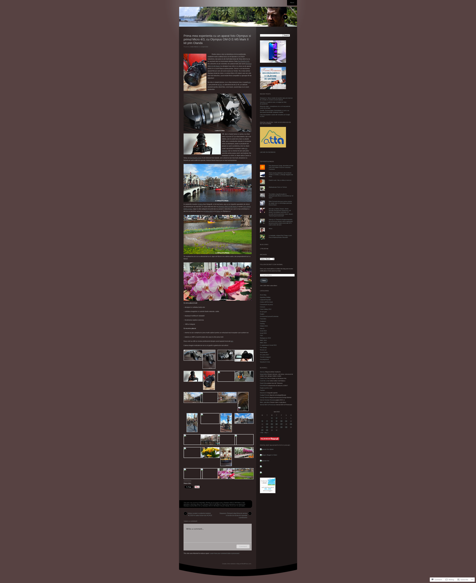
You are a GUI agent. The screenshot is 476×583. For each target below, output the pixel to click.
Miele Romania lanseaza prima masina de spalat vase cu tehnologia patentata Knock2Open (280, 203)
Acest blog (263, 295)
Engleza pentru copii (266, 388)
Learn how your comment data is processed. (225, 553)
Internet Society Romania (267, 400)
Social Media (264, 352)
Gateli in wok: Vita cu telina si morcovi (280, 180)
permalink (242, 506)
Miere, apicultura (265, 402)
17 (281, 424)
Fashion (262, 390)
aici (249, 82)
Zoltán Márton (194, 46)
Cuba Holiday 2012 (265, 309)
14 (267, 424)
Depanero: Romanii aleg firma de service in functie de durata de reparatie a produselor (233, 513)
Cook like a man (265, 380)
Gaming (262, 323)
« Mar (261, 432)
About (292, 2)
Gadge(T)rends (264, 395)
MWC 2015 (263, 342)
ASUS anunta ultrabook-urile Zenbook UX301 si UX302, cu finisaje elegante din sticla (281, 174)
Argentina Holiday (265, 297)
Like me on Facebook (267, 152)
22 (272, 427)
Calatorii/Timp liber (265, 299)
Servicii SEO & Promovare (268, 404)
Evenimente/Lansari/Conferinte (269, 316)
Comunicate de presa (266, 304)
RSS (290, 17)
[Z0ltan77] (238, 17)
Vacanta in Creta (265, 362)
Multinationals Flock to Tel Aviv (278, 187)
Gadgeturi (263, 321)
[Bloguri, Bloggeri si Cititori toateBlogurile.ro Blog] (268, 455)
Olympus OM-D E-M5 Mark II (227, 206)
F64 (220, 85)
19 (291, 424)
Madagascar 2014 (265, 338)
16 (276, 424)
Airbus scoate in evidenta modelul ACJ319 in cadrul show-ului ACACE (200, 513)
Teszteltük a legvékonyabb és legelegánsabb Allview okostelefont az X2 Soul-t (281, 195)
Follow (264, 280)
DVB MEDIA (263, 385)
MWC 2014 (263, 340)
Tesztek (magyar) (265, 357)
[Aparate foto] (264, 460)
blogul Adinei (263, 374)
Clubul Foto (263, 378)
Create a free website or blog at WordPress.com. (237, 563)
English (262, 314)
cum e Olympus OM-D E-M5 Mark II (230, 502)
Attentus (262, 372)
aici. (232, 341)
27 (262, 430)
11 (286, 421)
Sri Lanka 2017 (264, 354)
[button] (192, 355)
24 (281, 427)
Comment (243, 546)
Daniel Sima (263, 383)
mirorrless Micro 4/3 (196, 504)
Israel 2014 (263, 331)
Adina (201, 204)
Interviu (262, 328)
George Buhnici (264, 397)
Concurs (262, 307)
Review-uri (209, 502)
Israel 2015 (263, 333)
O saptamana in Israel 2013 (268, 345)
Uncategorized (264, 359)
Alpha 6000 (209, 211)
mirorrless (187, 504)
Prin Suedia (263, 347)
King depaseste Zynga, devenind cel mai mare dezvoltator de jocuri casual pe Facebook (281, 167)
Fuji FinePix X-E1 (244, 61)
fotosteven (263, 393)
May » (266, 432)
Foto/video (202, 502)
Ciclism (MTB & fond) (266, 302)
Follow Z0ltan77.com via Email (271, 264)
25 (286, 427)
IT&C (261, 335)
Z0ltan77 (189, 16)
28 (267, 430)
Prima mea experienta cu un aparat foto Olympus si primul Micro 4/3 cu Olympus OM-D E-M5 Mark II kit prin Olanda (214, 505)
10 (281, 421)
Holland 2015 (264, 326)
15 (272, 424)
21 (267, 427)
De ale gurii (263, 311)
